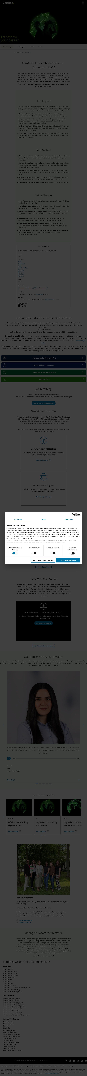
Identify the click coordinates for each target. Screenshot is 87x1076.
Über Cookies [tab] (69, 519)
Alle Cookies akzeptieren (68, 560)
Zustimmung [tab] (18, 519)
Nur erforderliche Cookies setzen (43, 560)
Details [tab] (43, 519)
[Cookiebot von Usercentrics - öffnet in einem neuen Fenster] (73, 514)
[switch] (34, 553)
